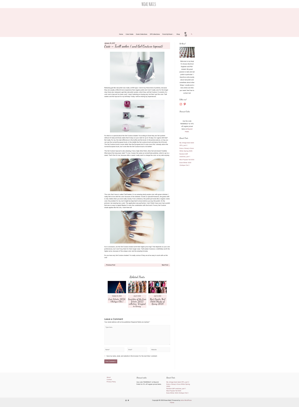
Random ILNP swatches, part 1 (176, 388)
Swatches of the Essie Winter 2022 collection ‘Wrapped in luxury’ (137, 303)
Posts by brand (167, 34)
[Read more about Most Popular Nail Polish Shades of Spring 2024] (157, 287)
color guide (129, 34)
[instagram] (181, 104)
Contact (109, 379)
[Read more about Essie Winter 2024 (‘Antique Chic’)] (117, 287)
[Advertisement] (149, 20)
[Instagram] (186, 35)
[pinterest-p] (185, 104)
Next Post (166, 265)
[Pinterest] (185, 33)
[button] (173, 34)
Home (121, 34)
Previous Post (109, 265)
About (109, 377)
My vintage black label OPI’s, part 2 (177, 382)
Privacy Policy (111, 382)
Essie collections (141, 34)
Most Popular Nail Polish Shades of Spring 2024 (157, 301)
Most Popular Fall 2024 (186, 159)
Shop (178, 34)
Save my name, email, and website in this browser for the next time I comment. (132, 356)
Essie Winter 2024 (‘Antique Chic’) (116, 300)
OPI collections (155, 34)
